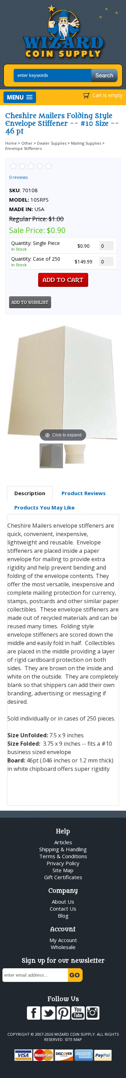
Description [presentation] (29, 493)
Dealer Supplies (51, 143)
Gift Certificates (63, 877)
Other (27, 143)
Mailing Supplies (86, 143)
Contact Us (63, 908)
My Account (63, 939)
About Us (63, 901)
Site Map (63, 870)
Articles (63, 842)
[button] (20, 97)
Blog (63, 915)
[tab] (29, 493)
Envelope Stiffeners (23, 148)
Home (11, 143)
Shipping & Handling (63, 849)
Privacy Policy (63, 863)
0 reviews (18, 177)
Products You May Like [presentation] (44, 507)
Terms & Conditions (63, 856)
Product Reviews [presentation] (84, 493)
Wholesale (63, 946)
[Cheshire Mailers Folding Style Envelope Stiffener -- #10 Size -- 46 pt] (51, 455)
